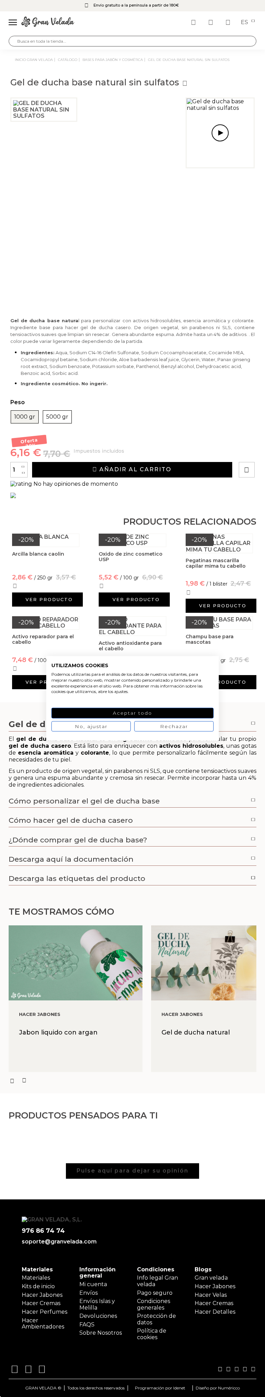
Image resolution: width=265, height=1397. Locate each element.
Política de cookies (151, 1333)
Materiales (36, 1277)
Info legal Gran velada (157, 1280)
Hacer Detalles (215, 1312)
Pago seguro (155, 1293)
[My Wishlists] (194, 22)
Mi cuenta (93, 1284)
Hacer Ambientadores (43, 1323)
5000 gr (57, 417)
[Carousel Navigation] (132, 1080)
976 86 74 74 (43, 1231)
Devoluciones (98, 1316)
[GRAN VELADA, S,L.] (47, 22)
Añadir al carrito (134, 469)
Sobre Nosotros (100, 1333)
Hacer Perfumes (44, 1312)
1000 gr (24, 417)
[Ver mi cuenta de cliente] (211, 22)
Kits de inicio (38, 1286)
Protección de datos (156, 1319)
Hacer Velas (211, 1295)
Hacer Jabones (42, 1295)
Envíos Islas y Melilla (97, 1304)
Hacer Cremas (41, 1303)
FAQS (87, 1324)
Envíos (88, 1293)
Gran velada (211, 1277)
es (245, 22)
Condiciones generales (153, 1304)
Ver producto (49, 599)
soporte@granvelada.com (58, 1242)
